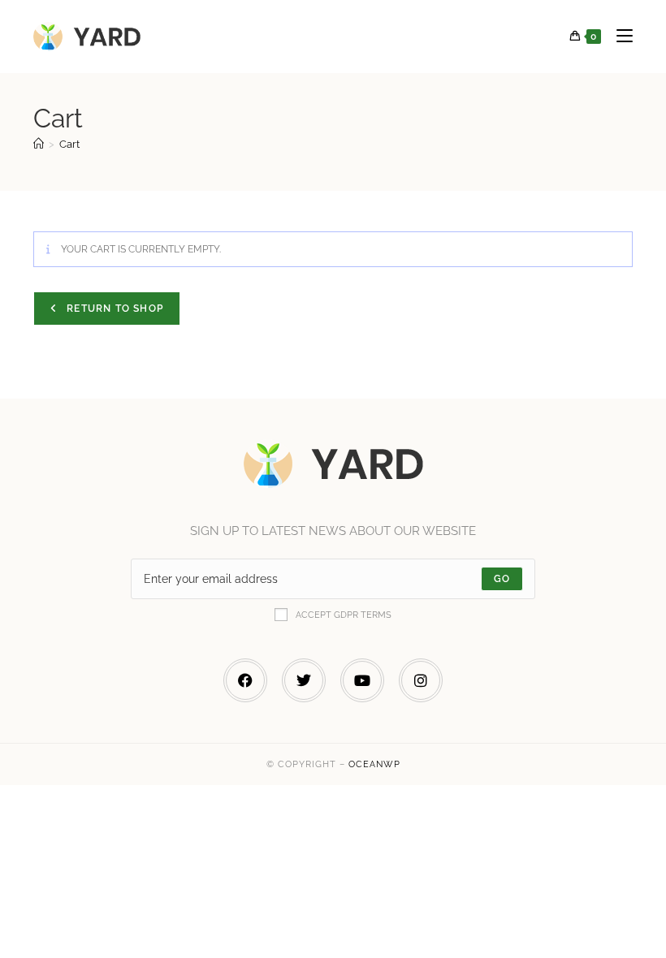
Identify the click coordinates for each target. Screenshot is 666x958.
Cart (69, 144)
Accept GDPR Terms (343, 615)
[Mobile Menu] (618, 36)
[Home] (38, 144)
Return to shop (113, 308)
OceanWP (374, 764)
